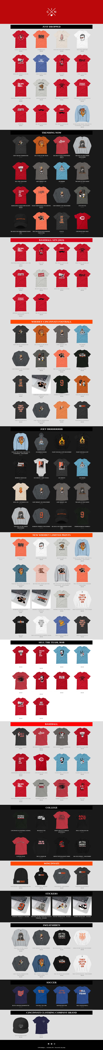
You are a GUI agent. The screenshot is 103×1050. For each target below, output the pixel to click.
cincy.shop (63, 1047)
